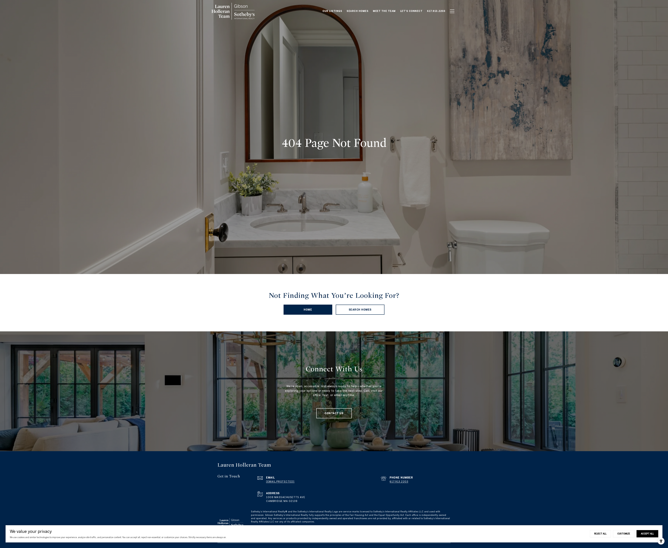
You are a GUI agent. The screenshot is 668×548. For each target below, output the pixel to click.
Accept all (647, 533)
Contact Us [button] (334, 413)
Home (308, 309)
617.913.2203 (399, 481)
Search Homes (360, 309)
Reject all (600, 533)
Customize (623, 533)
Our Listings (332, 11)
